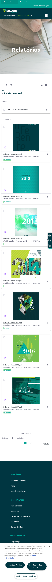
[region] (26, 562)
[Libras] (50, 235)
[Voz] (50, 240)
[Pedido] (11, 85)
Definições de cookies (26, 576)
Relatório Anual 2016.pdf (12, 365)
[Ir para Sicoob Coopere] (10, 11)
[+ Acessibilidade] (50, 245)
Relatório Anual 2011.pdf (12, 154)
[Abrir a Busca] (42, 85)
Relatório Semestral (20, 110)
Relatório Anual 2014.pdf (12, 280)
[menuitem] (7, 2)
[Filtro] (6, 85)
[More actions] (47, 110)
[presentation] (9, 2)
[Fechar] (49, 546)
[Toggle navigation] (46, 15)
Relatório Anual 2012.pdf (12, 196)
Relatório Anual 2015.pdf (12, 323)
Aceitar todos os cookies (37, 566)
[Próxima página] (46, 444)
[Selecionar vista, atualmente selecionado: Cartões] (47, 85)
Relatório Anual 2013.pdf (12, 238)
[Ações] (48, 154)
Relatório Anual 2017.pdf (12, 407)
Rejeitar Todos (15, 565)
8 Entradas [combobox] (25, 433)
